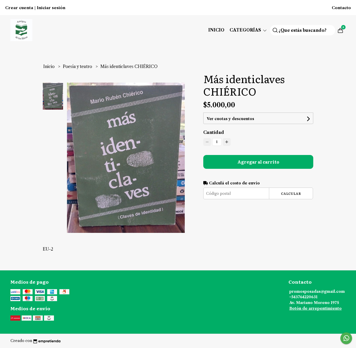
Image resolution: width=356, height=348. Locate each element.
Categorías (246, 30)
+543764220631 (303, 297)
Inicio (216, 30)
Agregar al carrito (258, 162)
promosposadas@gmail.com (317, 291)
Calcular (291, 193)
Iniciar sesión (51, 7)
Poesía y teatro (78, 66)
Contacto (341, 7)
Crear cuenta (19, 7)
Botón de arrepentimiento (315, 308)
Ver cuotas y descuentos (230, 118)
